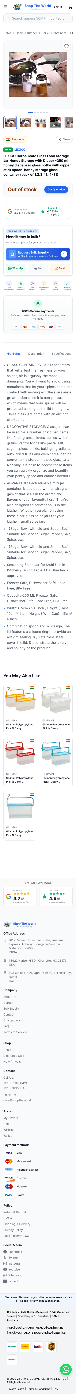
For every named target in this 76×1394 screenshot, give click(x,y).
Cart (6, 1124)
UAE (50, 1327)
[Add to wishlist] (66, 46)
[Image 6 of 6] (47, 112)
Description (36, 353)
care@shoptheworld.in (18, 1100)
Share (66, 139)
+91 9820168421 (15, 1083)
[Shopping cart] (70, 7)
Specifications (61, 353)
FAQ (6, 1026)
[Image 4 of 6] (41, 112)
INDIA (10, 1327)
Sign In (58, 6)
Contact (8, 1014)
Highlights (14, 353)
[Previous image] (9, 74)
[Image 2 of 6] (35, 112)
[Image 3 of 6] (38, 112)
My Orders (10, 1118)
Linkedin (14, 1281)
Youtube (14, 1269)
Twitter (13, 1257)
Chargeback (11, 1020)
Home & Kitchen (27, 33)
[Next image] (67, 74)
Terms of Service (15, 1032)
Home (7, 33)
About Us (9, 996)
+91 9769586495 (15, 1088)
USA (18, 1327)
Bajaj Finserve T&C (16, 1235)
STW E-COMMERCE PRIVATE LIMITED (43, 1378)
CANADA (28, 1327)
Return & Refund (14, 1212)
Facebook (15, 1251)
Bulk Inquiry (11, 1008)
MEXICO (41, 1327)
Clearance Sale (13, 1055)
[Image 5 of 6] (44, 112)
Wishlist (8, 1129)
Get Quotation (56, 189)
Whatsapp (15, 1275)
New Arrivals (12, 1061)
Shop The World (37, 6)
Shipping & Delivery (16, 1224)
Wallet (7, 1135)
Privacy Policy (13, 1230)
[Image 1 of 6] (30, 112)
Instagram (15, 1263)
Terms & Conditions (38, 1388)
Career (8, 1002)
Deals (7, 1049)
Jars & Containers (54, 33)
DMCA (7, 1218)
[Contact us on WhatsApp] (66, 1369)
